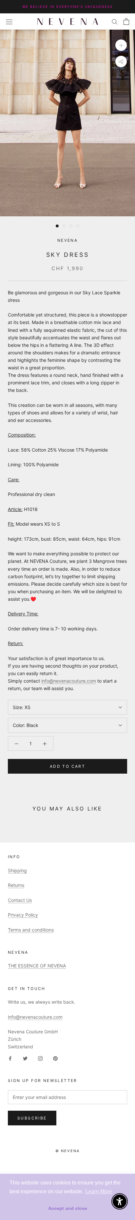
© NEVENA (67, 1151)
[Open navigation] (9, 21)
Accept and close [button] (67, 1208)
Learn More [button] (99, 1191)
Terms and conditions (31, 930)
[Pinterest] (55, 1058)
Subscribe (32, 1118)
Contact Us (20, 900)
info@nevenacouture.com (68, 681)
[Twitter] (25, 1058)
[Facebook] (10, 1058)
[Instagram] (40, 1058)
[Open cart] (126, 21)
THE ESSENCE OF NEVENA (37, 965)
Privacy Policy (23, 915)
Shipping (17, 870)
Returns (16, 885)
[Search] (115, 21)
